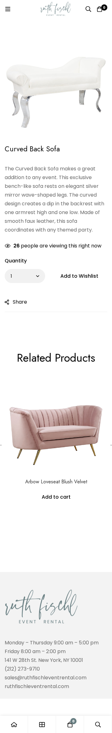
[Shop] (42, 724)
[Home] (14, 724)
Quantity (16, 260)
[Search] (88, 9)
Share (20, 301)
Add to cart (56, 497)
